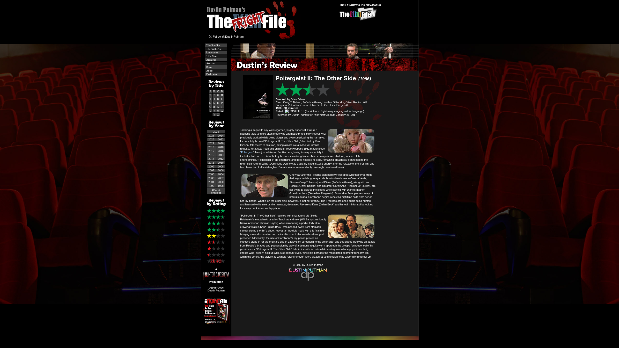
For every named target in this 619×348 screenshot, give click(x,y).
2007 (211, 170)
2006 (221, 170)
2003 (211, 178)
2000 (221, 182)
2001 (211, 182)
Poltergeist (247, 152)
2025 (211, 135)
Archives (211, 59)
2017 (211, 151)
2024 (221, 135)
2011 (211, 162)
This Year (211, 56)
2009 (211, 166)
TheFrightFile (213, 48)
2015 (211, 154)
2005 (211, 174)
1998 (221, 185)
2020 (221, 143)
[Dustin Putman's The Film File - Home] (308, 281)
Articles (210, 63)
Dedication (212, 74)
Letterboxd (212, 52)
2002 (221, 178)
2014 (221, 154)
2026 (216, 131)
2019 (211, 147)
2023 (211, 139)
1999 (211, 185)
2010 (221, 162)
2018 (221, 147)
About (209, 70)
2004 (221, 174)
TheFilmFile (213, 45)
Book (209, 66)
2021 (211, 143)
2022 (221, 139)
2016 (221, 151)
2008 (221, 166)
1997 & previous (216, 191)
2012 (221, 158)
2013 (211, 158)
